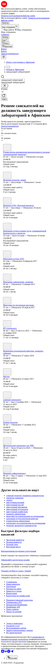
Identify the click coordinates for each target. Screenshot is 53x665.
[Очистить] (4, 86)
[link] (5, 43)
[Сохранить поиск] (3, 96)
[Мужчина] (7, 200)
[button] (4, 49)
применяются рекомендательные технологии (22, 638)
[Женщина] (7, 147)
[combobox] (13, 80)
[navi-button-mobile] (3, 57)
